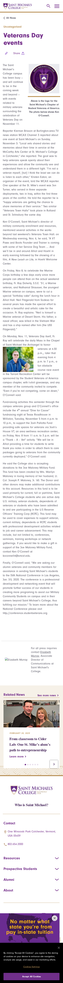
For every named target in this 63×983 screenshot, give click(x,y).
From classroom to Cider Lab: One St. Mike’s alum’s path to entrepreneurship (29, 744)
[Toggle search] (48, 6)
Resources (12, 858)
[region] (31, 963)
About (8, 890)
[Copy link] (6, 53)
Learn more (16, 756)
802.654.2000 (15, 844)
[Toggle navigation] (58, 6)
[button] (25, 764)
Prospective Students (20, 869)
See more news (46, 695)
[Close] (59, 948)
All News (11, 17)
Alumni (9, 879)
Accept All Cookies (31, 976)
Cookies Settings (31, 966)
